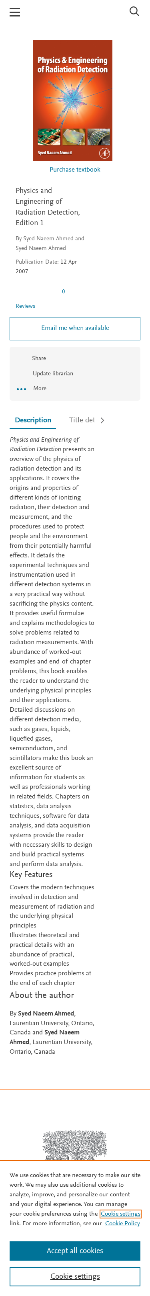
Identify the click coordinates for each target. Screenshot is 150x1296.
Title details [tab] (87, 420)
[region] (75, 1228)
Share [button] (39, 359)
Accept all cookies (75, 1251)
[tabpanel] (52, 746)
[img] (36, 292)
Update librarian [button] (52, 374)
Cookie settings (120, 1214)
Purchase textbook (75, 170)
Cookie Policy (122, 1223)
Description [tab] (33, 420)
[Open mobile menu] (15, 12)
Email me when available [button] (75, 328)
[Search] (134, 11)
